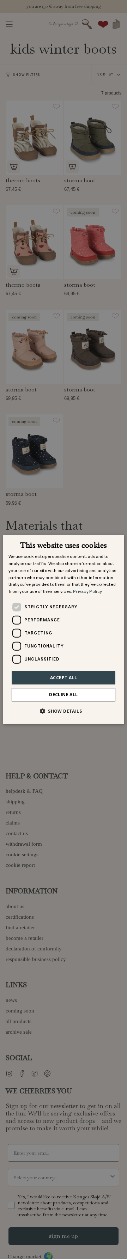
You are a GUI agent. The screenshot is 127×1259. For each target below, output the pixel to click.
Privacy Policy (87, 591)
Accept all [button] (63, 678)
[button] (63, 711)
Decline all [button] (63, 695)
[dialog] (63, 629)
